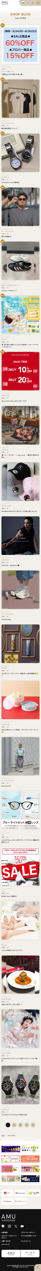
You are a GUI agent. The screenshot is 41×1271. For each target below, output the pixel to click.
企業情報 (4, 1232)
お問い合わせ (5, 1241)
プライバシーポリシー (28, 1232)
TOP (2, 1135)
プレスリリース (26, 1241)
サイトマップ (5, 1244)
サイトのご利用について (28, 1236)
